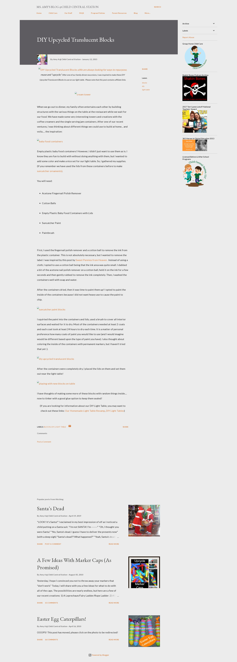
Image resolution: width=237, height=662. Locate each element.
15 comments (51, 603)
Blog (136, 13)
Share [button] (145, 69)
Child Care (53, 13)
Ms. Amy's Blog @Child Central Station (68, 7)
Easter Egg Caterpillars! (61, 618)
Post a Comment (44, 441)
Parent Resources (119, 13)
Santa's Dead (50, 508)
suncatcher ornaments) (49, 171)
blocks (144, 83)
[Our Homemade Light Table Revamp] (56, 383)
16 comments (51, 640)
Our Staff (68, 13)
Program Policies (98, 13)
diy (143, 86)
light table (146, 90)
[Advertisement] (78, 467)
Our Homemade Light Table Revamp (85, 410)
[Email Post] (69, 427)
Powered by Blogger (100, 655)
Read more (114, 544)
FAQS (81, 13)
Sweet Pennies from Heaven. (92, 259)
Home (39, 13)
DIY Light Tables (115, 410)
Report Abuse (188, 37)
